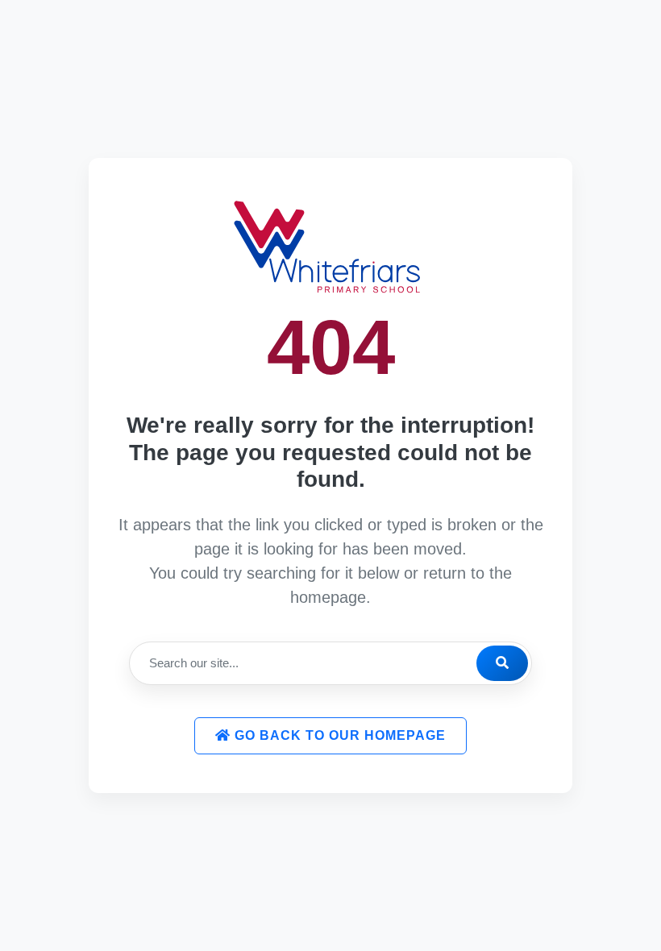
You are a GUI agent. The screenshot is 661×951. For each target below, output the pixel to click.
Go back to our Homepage (338, 735)
